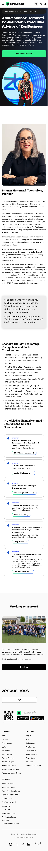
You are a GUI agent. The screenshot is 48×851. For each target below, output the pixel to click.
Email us (24, 667)
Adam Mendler (20, 515)
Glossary (29, 762)
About (19, 11)
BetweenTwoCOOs (21, 572)
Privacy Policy (31, 754)
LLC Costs (6, 810)
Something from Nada (22, 493)
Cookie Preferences (33, 765)
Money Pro (6, 806)
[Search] (36, 4)
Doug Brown (19, 542)
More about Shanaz (24, 53)
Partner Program (8, 758)
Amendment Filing (8, 813)
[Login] (45, 4)
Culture (4, 747)
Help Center (30, 743)
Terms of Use (31, 751)
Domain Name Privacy (10, 824)
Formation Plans (8, 784)
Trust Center (31, 758)
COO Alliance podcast (22, 453)
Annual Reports (7, 798)
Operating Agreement (10, 795)
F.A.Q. (28, 739)
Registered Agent (8, 787)
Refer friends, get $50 (10, 769)
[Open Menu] (3, 4)
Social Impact (7, 743)
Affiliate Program (8, 762)
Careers (5, 739)
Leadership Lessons (22, 473)
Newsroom (6, 751)
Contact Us (30, 747)
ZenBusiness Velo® (9, 802)
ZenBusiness (9, 11)
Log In (19, 700)
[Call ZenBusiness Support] (41, 4)
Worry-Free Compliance (11, 791)
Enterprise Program (9, 765)
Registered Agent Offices (11, 773)
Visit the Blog (7, 754)
